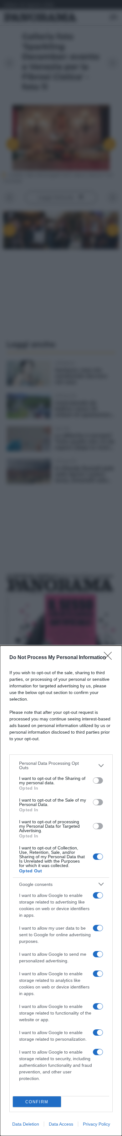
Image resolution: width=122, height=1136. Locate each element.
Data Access (61, 1124)
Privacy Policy (96, 1124)
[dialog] (61, 891)
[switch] (98, 780)
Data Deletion (25, 1124)
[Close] (110, 658)
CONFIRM (36, 1102)
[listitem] (61, 765)
